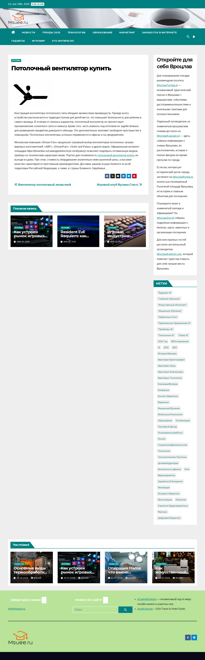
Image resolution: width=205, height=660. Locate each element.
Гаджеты (18, 40)
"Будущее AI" (165, 292)
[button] (188, 36)
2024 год (162, 341)
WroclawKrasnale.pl (168, 136)
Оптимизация (183, 420)
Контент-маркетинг (168, 396)
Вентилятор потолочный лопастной (44, 184)
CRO (166, 347)
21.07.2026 (117, 578)
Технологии (76, 32)
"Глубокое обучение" (169, 298)
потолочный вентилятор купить (116, 155)
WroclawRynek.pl (183, 177)
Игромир (38, 40)
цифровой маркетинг (169, 518)
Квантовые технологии (170, 378)
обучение (181, 499)
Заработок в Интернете (159, 32)
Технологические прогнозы (172, 457)
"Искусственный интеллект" (172, 305)
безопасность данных (169, 469)
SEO (174, 347)
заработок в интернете (170, 481)
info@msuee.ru (16, 608)
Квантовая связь (167, 365)
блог (187, 469)
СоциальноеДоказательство (172, 445)
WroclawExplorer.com (169, 254)
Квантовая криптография (171, 359)
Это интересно (63, 40)
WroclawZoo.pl (165, 218)
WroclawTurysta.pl (167, 85)
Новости (28, 32)
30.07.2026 (70, 578)
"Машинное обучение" (170, 311)
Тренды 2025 (51, 32)
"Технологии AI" (166, 335)
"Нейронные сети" (167, 317)
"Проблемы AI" (165, 329)
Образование (102, 32)
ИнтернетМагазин (167, 353)
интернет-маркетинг (169, 493)
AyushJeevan (145, 608)
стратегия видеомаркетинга (173, 505)
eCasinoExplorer (146, 599)
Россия (161, 438)
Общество (19, 564)
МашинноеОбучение (169, 408)
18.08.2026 (23, 578)
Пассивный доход (167, 426)
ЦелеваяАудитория (168, 463)
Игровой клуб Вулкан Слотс (118, 184)
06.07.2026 (164, 578)
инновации (164, 487)
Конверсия (163, 390)
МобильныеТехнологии (170, 414)
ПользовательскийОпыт (170, 432)
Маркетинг (127, 32)
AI (159, 347)
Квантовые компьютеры (170, 372)
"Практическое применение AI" (174, 323)
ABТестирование (180, 341)
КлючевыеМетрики (168, 384)
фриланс (162, 512)
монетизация (165, 499)
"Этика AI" (183, 335)
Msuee (37, 578)
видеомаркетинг (166, 475)
